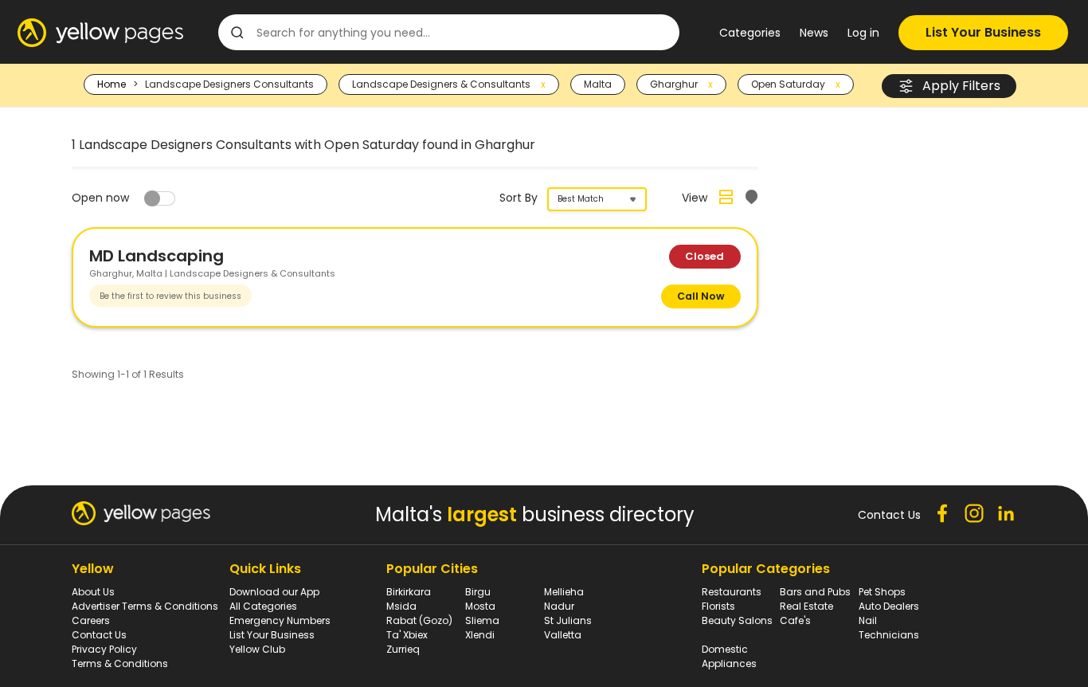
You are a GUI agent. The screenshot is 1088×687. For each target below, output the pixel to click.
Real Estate (806, 606)
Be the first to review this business (170, 296)
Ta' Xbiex (407, 635)
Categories (750, 33)
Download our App (274, 592)
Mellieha (564, 592)
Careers (91, 620)
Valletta (562, 635)
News (814, 33)
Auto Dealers (889, 606)
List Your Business (983, 32)
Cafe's (795, 620)
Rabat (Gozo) (419, 620)
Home (111, 84)
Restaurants (731, 592)
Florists (718, 606)
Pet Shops (882, 592)
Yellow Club (257, 649)
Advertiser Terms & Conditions (145, 606)
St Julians (568, 620)
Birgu (478, 592)
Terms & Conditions (120, 663)
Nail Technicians (889, 628)
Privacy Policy (104, 649)
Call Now (701, 296)
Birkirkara (408, 592)
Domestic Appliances (729, 656)
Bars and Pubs (815, 592)
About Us (93, 592)
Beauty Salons (737, 620)
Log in (863, 33)
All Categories (263, 606)
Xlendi (480, 635)
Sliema (482, 620)
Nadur (559, 606)
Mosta (480, 606)
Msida (401, 606)
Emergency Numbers (280, 620)
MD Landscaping (156, 256)
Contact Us (99, 635)
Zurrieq (403, 649)
